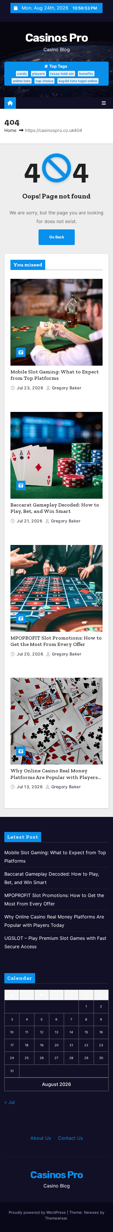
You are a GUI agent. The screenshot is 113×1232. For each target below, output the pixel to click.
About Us (40, 1138)
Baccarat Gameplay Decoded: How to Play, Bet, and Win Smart (54, 508)
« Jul (9, 1102)
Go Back (56, 237)
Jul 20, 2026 (31, 653)
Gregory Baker (65, 387)
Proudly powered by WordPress (38, 1212)
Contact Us (70, 1138)
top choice (44, 81)
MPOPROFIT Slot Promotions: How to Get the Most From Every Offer (56, 641)
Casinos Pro (56, 38)
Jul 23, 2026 (31, 387)
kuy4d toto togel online (78, 81)
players (38, 73)
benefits (86, 73)
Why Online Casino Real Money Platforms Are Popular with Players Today (54, 777)
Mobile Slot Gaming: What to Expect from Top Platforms (54, 375)
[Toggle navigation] (104, 103)
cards (22, 73)
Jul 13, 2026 (30, 786)
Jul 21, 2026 (30, 520)
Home (10, 130)
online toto (21, 81)
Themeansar (56, 1218)
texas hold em (62, 73)
